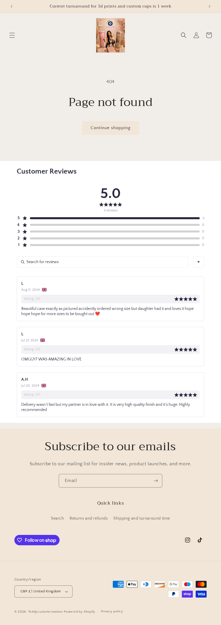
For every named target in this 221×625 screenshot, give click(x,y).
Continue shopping (111, 127)
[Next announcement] (209, 6)
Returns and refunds (89, 518)
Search (57, 518)
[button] (12, 35)
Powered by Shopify (79, 611)
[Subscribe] (155, 481)
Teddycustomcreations (45, 611)
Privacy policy (112, 611)
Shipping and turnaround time (141, 518)
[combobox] (198, 262)
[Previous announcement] (11, 6)
